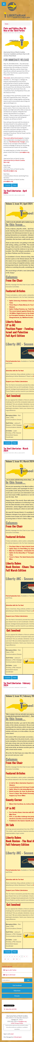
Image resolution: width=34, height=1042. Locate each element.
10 (5, 959)
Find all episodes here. (13, 361)
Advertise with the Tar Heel (15, 371)
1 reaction (7, 185)
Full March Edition (16, 570)
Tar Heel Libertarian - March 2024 (16, 449)
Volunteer (17, 991)
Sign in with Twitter (10, 970)
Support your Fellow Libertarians (17, 381)
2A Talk (10, 825)
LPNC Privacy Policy (17, 1023)
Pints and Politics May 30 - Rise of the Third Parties (15, 29)
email (12, 1034)
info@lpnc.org (22, 1021)
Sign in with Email (10, 975)
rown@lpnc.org (12, 171)
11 (8, 959)
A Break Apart (18, 1037)
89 (13, 959)
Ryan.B (6, 171)
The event (7, 78)
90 (16, 959)
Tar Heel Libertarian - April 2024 (15, 191)
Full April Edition (15, 336)
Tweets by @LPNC (7, 966)
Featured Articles (15, 291)
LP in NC (10, 808)
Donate (17, 996)
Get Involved (13, 396)
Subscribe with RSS (11, 1009)
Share (14, 185)
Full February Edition (17, 844)
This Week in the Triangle (17, 142)
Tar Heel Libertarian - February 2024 (17, 684)
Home (6, 24)
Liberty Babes (13, 322)
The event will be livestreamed (13, 138)
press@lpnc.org (8, 181)
